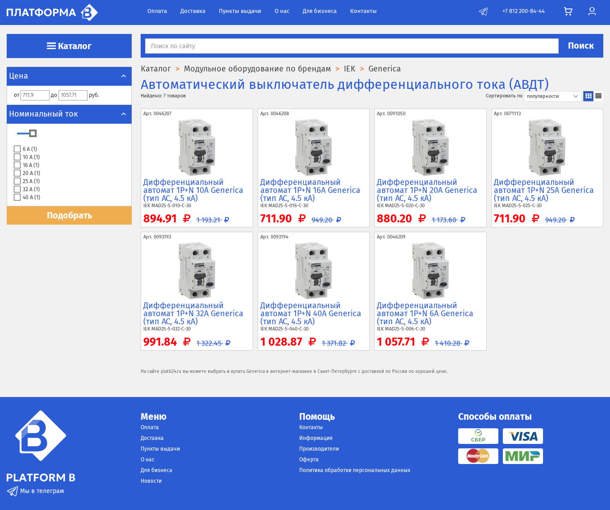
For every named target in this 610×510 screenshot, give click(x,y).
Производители (319, 449)
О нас (282, 11)
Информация (316, 438)
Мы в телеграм (41, 491)
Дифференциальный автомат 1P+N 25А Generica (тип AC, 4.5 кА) (544, 190)
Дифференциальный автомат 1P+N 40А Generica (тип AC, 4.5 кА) (310, 313)
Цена (18, 76)
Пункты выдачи (240, 11)
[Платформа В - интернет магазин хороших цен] (52, 11)
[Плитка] (588, 96)
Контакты (363, 11)
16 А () (31, 165)
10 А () (31, 157)
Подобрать (69, 215)
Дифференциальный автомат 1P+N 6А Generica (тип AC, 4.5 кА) (425, 313)
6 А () (30, 149)
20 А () (31, 173)
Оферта (309, 459)
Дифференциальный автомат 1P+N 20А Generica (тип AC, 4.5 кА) (427, 190)
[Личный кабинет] (592, 11)
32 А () (31, 189)
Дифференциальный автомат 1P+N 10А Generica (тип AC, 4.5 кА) (193, 190)
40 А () (31, 197)
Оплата (157, 11)
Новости (151, 481)
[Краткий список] (598, 96)
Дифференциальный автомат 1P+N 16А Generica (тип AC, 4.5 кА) (310, 190)
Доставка (192, 11)
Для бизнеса (320, 11)
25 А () (31, 181)
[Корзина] (568, 11)
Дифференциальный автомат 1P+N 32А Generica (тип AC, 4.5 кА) (193, 313)
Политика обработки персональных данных (354, 470)
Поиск (581, 45)
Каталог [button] (74, 46)
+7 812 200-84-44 (523, 11)
